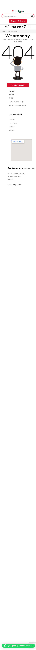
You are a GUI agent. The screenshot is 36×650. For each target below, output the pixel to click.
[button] (18, 646)
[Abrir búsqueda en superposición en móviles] (18, 16)
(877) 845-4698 (14, 184)
